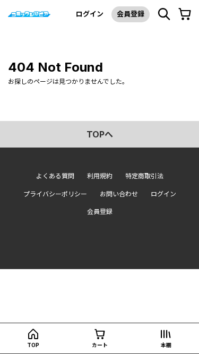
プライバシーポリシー (55, 194)
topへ (99, 134)
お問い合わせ (119, 194)
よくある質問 (55, 176)
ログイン (89, 14)
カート (100, 345)
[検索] (164, 14)
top (33, 345)
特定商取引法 (144, 176)
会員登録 (130, 14)
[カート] (184, 14)
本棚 (166, 345)
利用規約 (100, 176)
